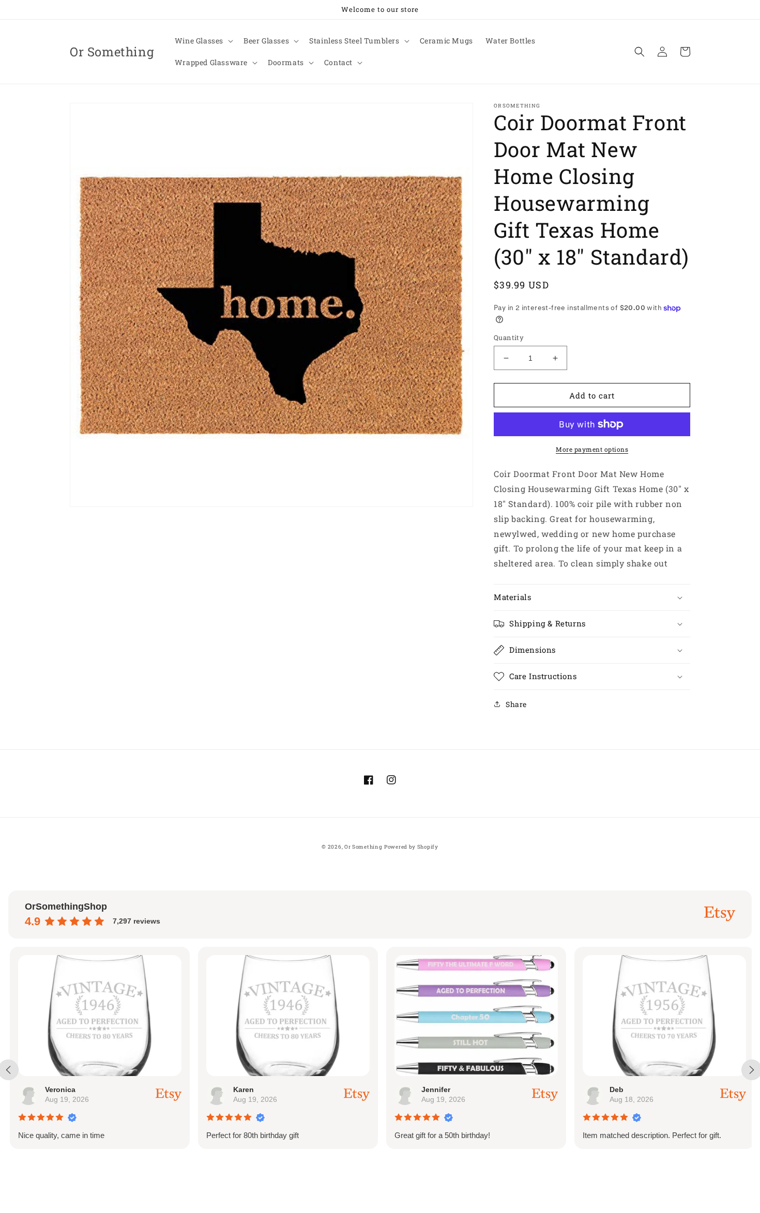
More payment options (592, 449)
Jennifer (434, 1089)
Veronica (58, 1089)
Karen (242, 1089)
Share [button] (516, 704)
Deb (615, 1089)
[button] (203, 41)
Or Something (363, 846)
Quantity (509, 337)
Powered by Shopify (411, 846)
